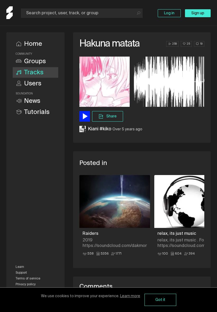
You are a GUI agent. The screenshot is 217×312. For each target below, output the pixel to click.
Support (21, 272)
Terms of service (28, 278)
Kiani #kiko (99, 129)
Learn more (130, 296)
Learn (20, 267)
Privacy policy (26, 284)
